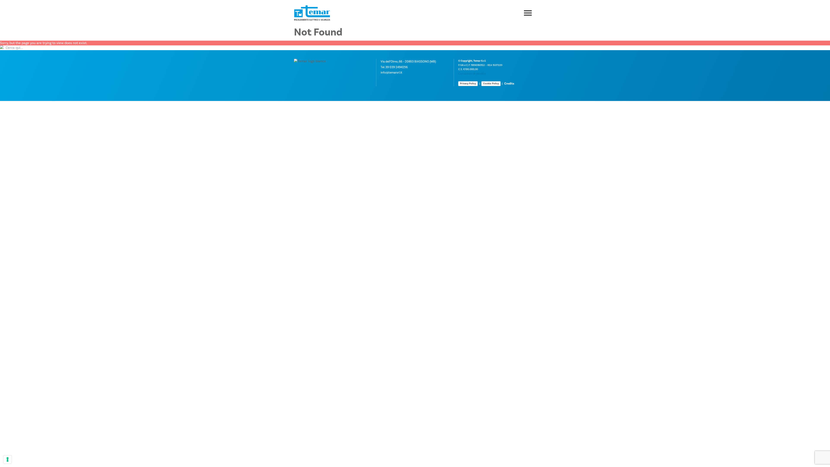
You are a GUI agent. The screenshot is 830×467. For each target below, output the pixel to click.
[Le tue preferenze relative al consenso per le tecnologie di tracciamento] (7, 459)
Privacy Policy (468, 83)
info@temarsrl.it (391, 72)
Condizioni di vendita (472, 73)
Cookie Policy (491, 83)
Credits (509, 83)
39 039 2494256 (396, 67)
